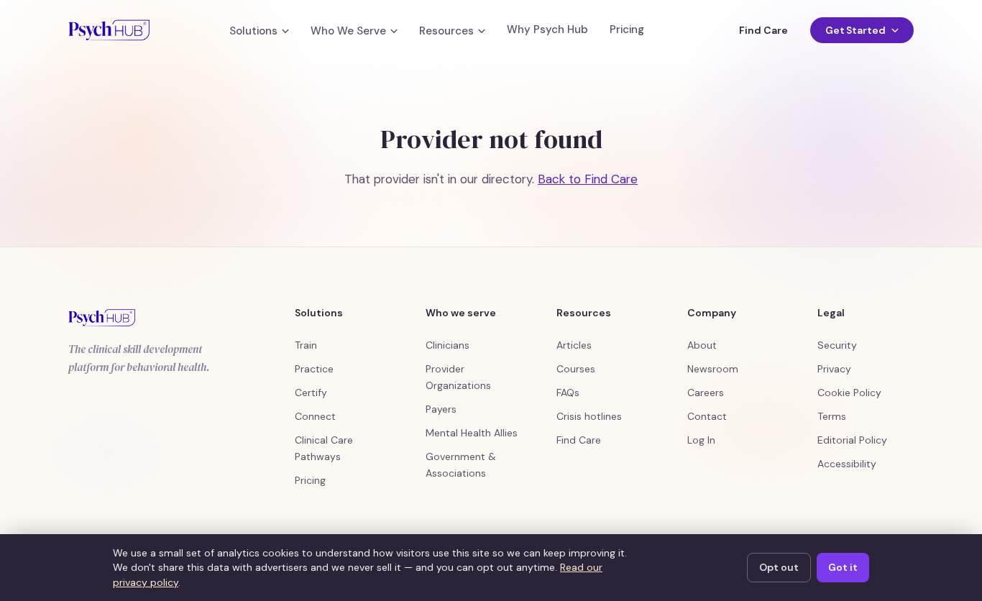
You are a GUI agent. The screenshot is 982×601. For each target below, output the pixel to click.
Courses (575, 368)
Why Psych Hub (547, 29)
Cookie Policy (849, 392)
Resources (446, 31)
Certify (311, 392)
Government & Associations (461, 465)
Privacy (834, 368)
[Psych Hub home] (109, 30)
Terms (831, 416)
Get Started (855, 30)
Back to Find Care (588, 179)
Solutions (253, 31)
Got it (843, 567)
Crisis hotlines (589, 416)
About (702, 345)
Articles (574, 345)
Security (837, 345)
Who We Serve (348, 31)
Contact (707, 416)
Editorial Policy (852, 439)
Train (306, 345)
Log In (701, 439)
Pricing (627, 29)
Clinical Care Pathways (324, 448)
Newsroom (712, 368)
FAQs (567, 392)
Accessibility (846, 463)
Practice (314, 368)
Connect (315, 416)
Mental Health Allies (472, 432)
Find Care (763, 30)
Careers (705, 392)
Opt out (779, 567)
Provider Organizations (458, 377)
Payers (441, 409)
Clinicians (447, 345)
